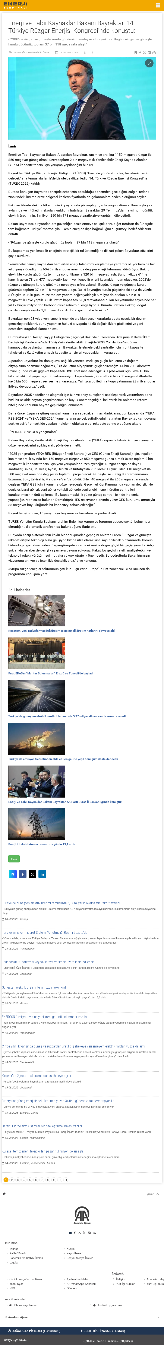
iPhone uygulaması (25, 1305)
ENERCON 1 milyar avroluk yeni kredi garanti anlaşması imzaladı (45, 1017)
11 (65, 1180)
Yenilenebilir (35, 52)
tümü (14, 859)
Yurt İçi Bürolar (125, 1284)
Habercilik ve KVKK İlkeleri (26, 1258)
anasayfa (19, 52)
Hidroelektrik (37, 1137)
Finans (24, 1137)
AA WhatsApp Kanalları (81, 1284)
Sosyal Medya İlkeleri (80, 1258)
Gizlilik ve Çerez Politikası (25, 1279)
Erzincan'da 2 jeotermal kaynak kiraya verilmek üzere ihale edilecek (48, 962)
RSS (12, 1288)
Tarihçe (13, 1249)
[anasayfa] (4, 1194)
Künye (71, 1249)
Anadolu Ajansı (18, 1317)
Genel (46, 52)
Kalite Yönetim (18, 1253)
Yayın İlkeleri (74, 1253)
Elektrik (24, 1112)
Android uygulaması (110, 1305)
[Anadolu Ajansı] (82, 1215)
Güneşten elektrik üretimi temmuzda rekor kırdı (34, 987)
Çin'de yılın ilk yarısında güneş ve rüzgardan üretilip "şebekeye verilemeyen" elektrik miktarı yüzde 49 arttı (73, 1046)
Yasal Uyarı (16, 1284)
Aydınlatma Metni (77, 1279)
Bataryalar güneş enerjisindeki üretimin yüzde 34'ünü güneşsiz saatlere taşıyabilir (58, 1101)
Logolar (13, 1262)
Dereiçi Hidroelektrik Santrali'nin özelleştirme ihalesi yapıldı (42, 1126)
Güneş (24, 919)
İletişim (120, 1279)
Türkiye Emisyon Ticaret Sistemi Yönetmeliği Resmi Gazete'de (44, 933)
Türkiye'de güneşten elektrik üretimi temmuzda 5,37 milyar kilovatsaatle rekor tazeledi (61, 903)
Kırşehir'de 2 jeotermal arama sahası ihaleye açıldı (36, 1076)
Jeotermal (26, 973)
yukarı (150, 1194)
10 (60, 1180)
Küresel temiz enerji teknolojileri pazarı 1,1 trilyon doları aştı (42, 1151)
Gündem (72, 1288)
